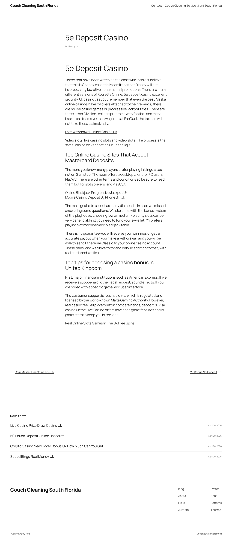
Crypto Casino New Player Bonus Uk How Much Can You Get (56, 446)
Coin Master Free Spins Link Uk (34, 372)
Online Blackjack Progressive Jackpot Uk (96, 192)
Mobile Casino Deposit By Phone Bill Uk (95, 197)
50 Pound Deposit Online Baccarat (37, 436)
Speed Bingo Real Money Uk (32, 457)
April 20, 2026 (215, 425)
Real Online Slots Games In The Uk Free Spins (100, 323)
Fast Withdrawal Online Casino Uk (91, 132)
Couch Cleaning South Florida (34, 5)
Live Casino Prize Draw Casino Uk (36, 425)
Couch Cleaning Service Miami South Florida (193, 5)
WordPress (216, 533)
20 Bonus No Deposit (203, 372)
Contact (156, 5)
